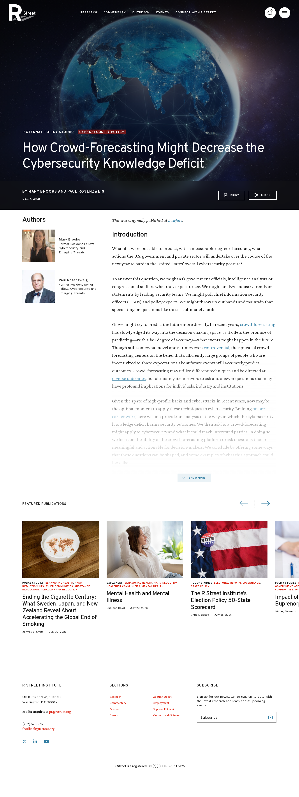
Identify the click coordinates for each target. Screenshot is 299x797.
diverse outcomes (129, 378)
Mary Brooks (42, 192)
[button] (263, 195)
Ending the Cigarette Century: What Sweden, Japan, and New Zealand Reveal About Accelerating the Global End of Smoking (60, 611)
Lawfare (175, 220)
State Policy (200, 586)
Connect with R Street (196, 12)
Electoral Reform (227, 583)
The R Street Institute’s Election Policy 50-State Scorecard (221, 600)
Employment (161, 702)
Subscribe (271, 717)
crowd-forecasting (257, 324)
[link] (24, 742)
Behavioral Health (59, 583)
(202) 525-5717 (32, 724)
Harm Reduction (166, 583)
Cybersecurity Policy (102, 132)
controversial (216, 347)
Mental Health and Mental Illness (138, 597)
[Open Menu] (284, 12)
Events (162, 12)
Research (115, 696)
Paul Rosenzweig (86, 192)
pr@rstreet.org (60, 711)
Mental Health (153, 586)
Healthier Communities (56, 586)
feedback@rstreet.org (38, 728)
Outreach (141, 12)
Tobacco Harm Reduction (58, 589)
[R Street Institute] (22, 12)
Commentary (118, 702)
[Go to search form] (270, 12)
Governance (251, 583)
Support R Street (163, 709)
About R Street (162, 696)
